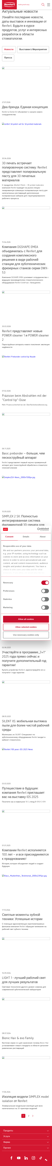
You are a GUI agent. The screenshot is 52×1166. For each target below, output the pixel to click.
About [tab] (43, 536)
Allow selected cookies (26, 627)
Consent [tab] (9, 536)
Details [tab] (26, 536)
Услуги (6, 1136)
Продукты (8, 1131)
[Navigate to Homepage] (15, 4)
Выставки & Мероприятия (33, 50)
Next (33, 1116)
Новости (8, 50)
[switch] (45, 591)
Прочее (7, 1148)
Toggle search (43, 5)
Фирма (6, 1142)
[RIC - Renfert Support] (46, 1160)
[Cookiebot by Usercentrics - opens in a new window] (37, 529)
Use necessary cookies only (26, 635)
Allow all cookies (26, 619)
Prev (19, 1116)
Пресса (8, 58)
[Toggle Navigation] (48, 4)
